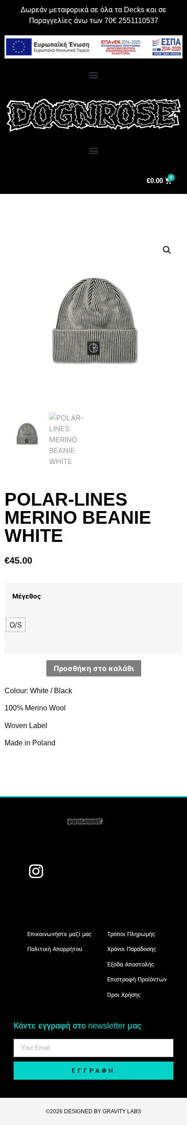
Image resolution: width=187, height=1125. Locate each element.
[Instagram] (36, 871)
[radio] (15, 625)
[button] (93, 75)
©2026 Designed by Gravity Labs (93, 1111)
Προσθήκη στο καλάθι (94, 668)
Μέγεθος (26, 596)
